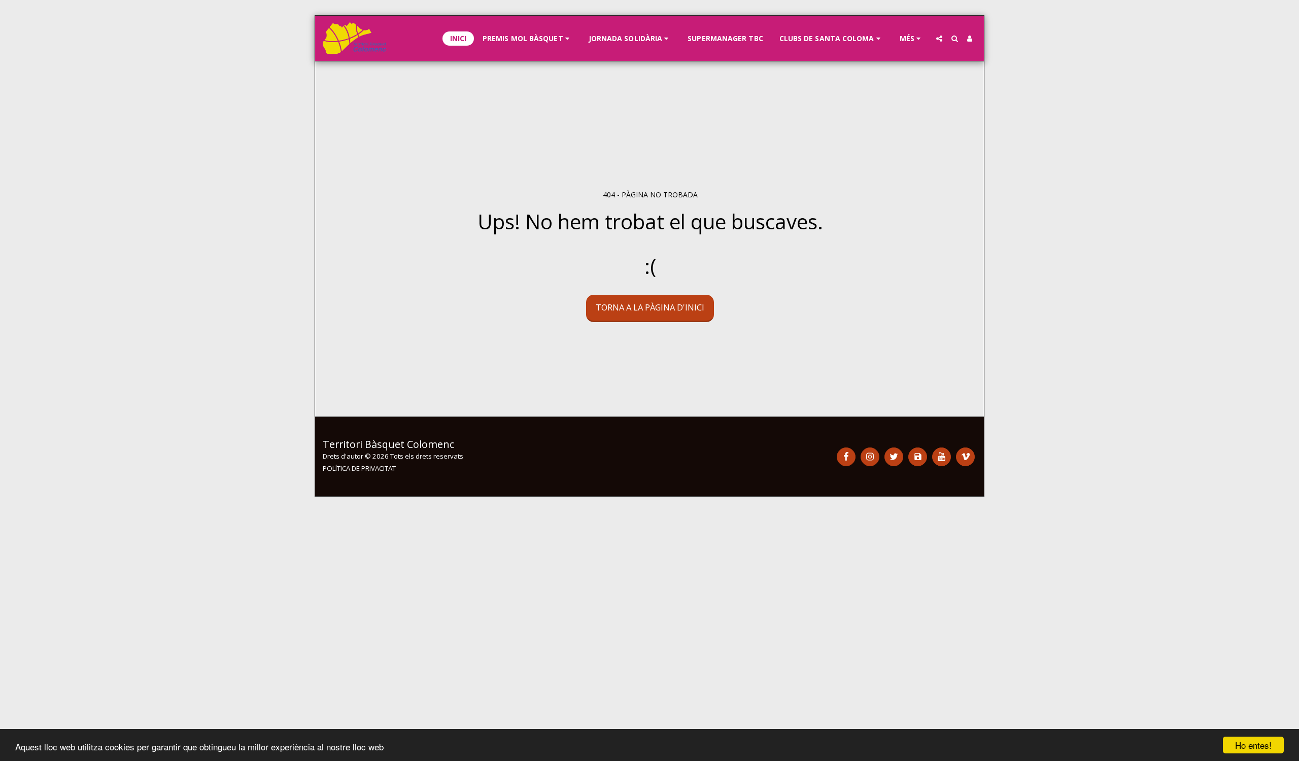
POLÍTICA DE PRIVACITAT (359, 468)
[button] (527, 38)
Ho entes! (1253, 745)
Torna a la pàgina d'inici (650, 307)
